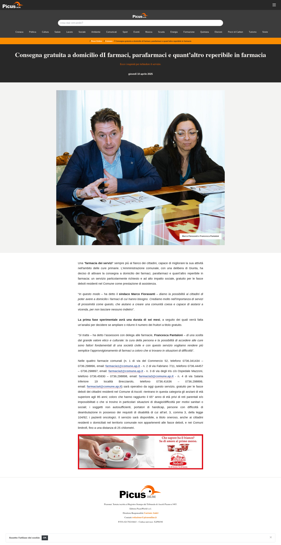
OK (45, 538)
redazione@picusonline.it (144, 517)
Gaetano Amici (151, 513)
